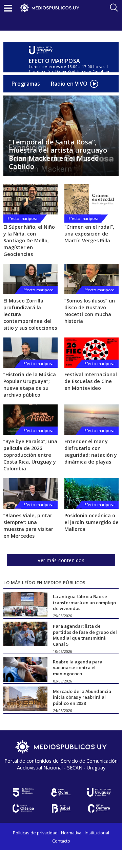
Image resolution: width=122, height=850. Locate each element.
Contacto (61, 841)
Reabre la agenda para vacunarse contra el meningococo (77, 667)
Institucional (97, 833)
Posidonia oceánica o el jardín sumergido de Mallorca (91, 522)
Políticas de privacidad (35, 833)
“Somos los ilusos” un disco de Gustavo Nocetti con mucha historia (89, 310)
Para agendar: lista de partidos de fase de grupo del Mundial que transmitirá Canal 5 (85, 635)
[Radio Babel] (61, 808)
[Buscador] (114, 7)
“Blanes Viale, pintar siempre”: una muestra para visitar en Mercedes (28, 525)
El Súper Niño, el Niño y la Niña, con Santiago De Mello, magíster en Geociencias (29, 240)
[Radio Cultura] (99, 808)
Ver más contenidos (61, 560)
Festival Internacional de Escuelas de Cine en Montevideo (90, 381)
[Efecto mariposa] (30, 199)
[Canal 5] (23, 792)
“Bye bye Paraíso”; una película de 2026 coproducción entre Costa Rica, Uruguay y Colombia (30, 455)
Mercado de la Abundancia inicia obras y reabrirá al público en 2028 (82, 697)
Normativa (71, 833)
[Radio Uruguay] (72, 50)
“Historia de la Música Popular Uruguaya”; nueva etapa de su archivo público (29, 384)
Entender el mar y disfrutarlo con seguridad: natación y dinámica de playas (90, 451)
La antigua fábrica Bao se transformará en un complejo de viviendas (84, 602)
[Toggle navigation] (8, 8)
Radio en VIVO (69, 83)
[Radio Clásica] (23, 808)
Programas (26, 83)
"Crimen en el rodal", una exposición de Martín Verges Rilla (89, 234)
